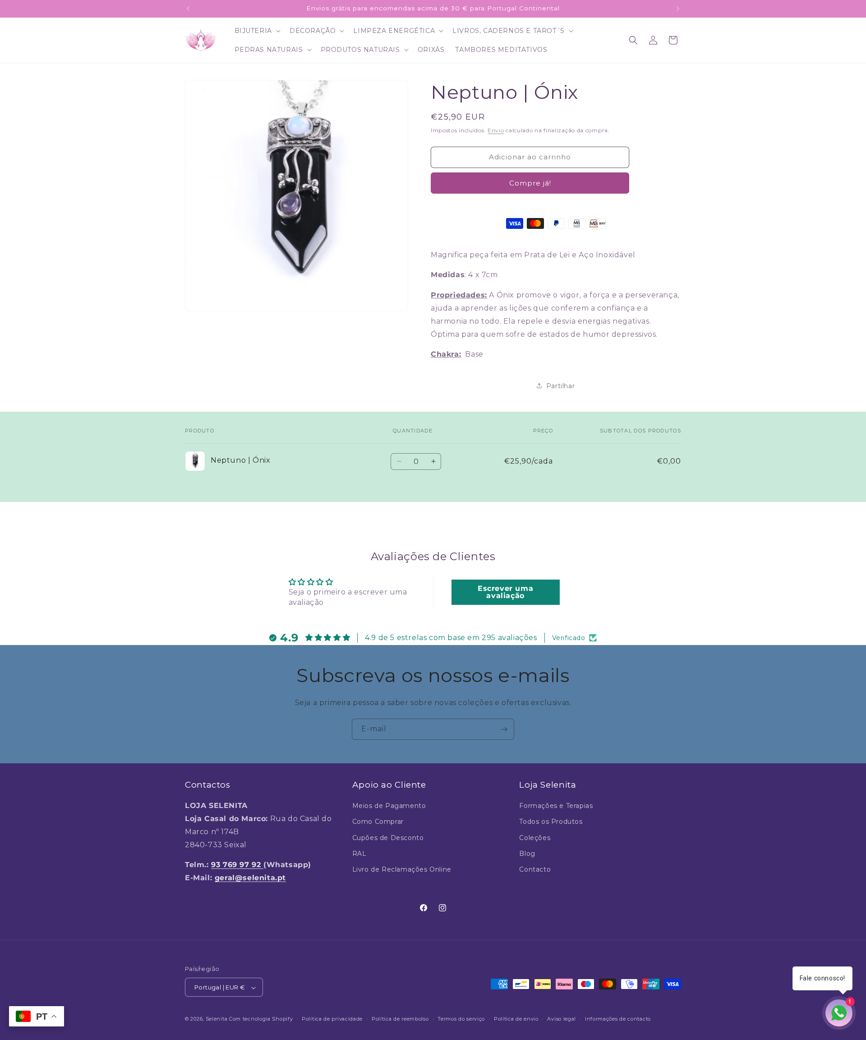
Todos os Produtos (550, 822)
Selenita (217, 1019)
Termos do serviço (461, 1019)
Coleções (534, 838)
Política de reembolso (400, 1019)
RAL (359, 854)
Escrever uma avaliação (505, 591)
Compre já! (530, 182)
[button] (256, 30)
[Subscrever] (504, 729)
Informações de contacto (618, 1019)
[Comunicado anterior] (188, 8)
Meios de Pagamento (389, 806)
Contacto (535, 869)
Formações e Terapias (556, 806)
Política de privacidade (332, 1019)
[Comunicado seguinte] (678, 8)
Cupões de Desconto (388, 838)
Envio (496, 130)
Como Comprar (378, 822)
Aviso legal (561, 1019)
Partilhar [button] (560, 385)
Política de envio (516, 1019)
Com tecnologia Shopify (261, 1019)
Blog (527, 854)
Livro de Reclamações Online (401, 869)
